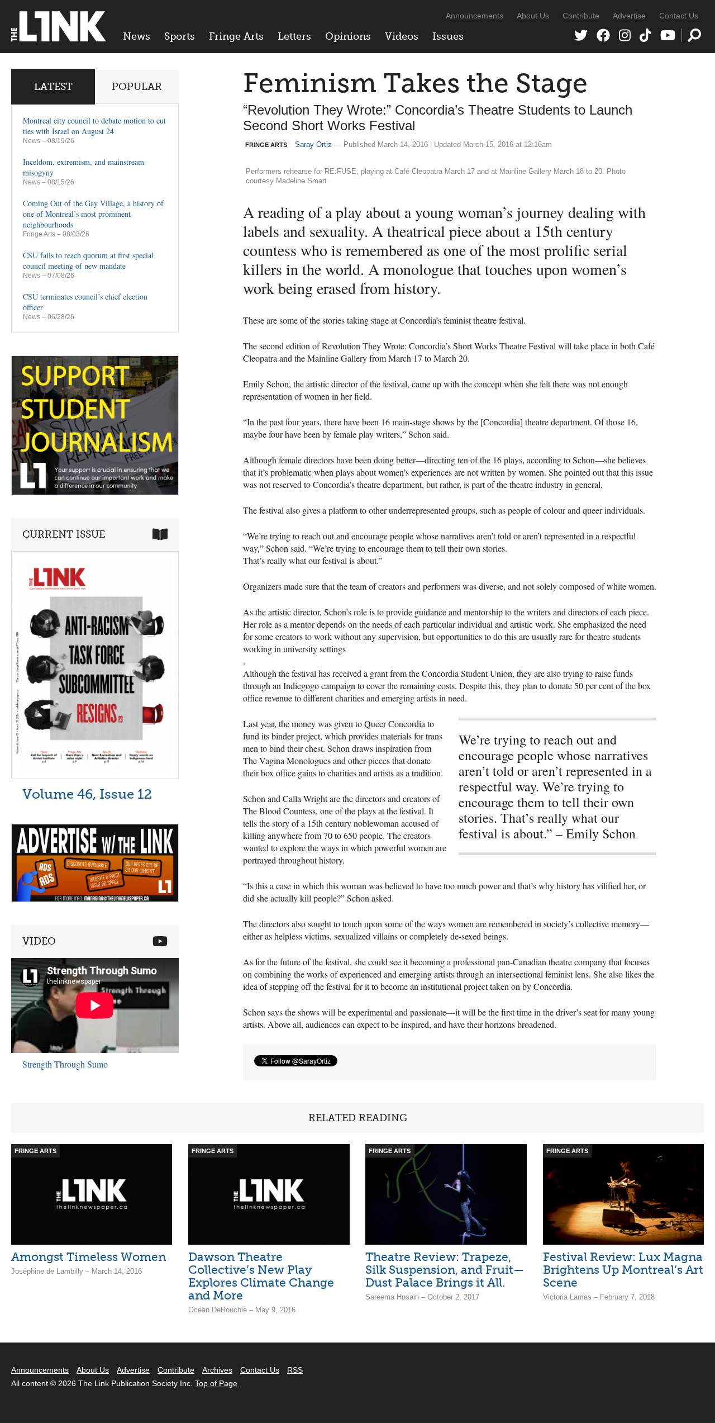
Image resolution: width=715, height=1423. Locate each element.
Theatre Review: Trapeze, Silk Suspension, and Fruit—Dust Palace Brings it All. (444, 1269)
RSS (295, 1369)
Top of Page (216, 1383)
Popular (137, 86)
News (136, 36)
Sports (179, 36)
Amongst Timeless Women (88, 1257)
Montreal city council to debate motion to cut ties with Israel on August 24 (94, 125)
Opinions (348, 36)
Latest (53, 86)
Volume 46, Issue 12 (87, 794)
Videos (401, 36)
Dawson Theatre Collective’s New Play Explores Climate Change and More (261, 1276)
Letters (294, 36)
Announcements (474, 15)
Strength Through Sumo (65, 1064)
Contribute (581, 15)
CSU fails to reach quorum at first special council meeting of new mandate (88, 260)
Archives (217, 1369)
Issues (448, 36)
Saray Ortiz (313, 144)
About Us (533, 15)
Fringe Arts (236, 36)
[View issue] (95, 776)
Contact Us (678, 15)
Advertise (629, 15)
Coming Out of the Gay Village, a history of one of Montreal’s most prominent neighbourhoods (93, 214)
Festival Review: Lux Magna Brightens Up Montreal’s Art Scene (623, 1269)
